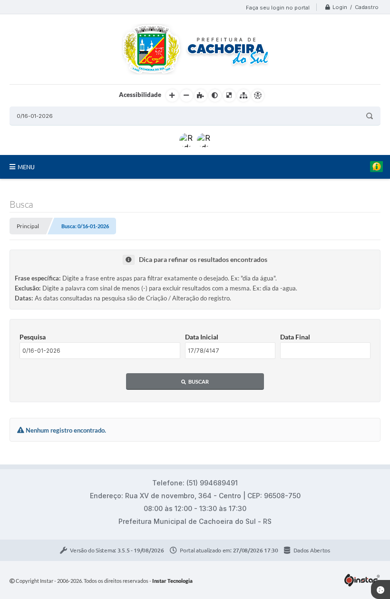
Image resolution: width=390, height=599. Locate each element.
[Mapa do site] (243, 95)
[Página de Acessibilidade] (258, 95)
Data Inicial (201, 337)
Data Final (295, 337)
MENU (26, 167)
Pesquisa (33, 337)
